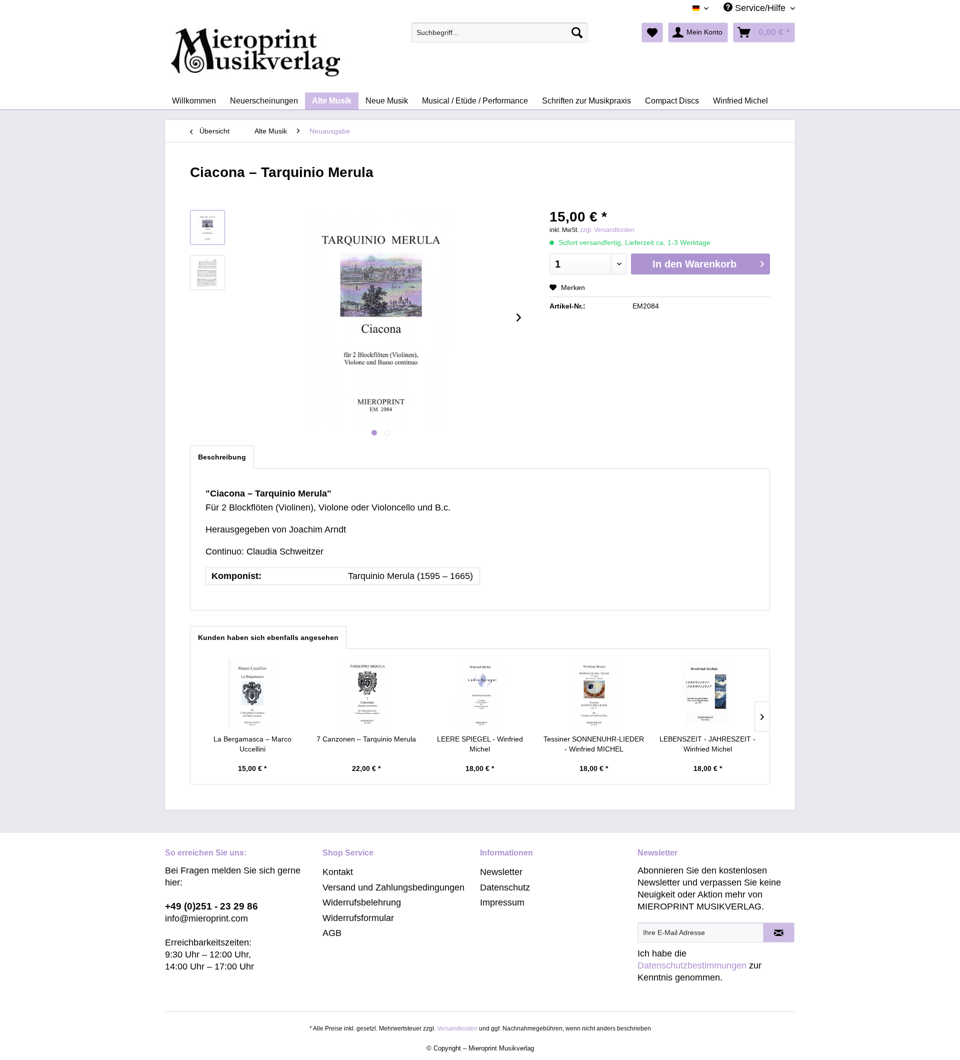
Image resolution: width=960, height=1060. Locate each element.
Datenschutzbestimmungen (692, 965)
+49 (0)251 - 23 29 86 (211, 906)
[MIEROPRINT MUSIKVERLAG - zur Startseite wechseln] (295, 52)
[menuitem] (500, 32)
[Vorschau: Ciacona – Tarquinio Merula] (207, 227)
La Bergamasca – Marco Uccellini (253, 744)
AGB (332, 933)
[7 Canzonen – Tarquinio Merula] (366, 694)
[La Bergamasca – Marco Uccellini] (252, 694)
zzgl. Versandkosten (607, 230)
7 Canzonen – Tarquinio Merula (366, 739)
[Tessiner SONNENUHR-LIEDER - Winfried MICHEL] (594, 694)
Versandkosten (457, 1028)
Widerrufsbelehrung (361, 903)
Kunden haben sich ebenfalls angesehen (268, 638)
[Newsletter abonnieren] (778, 932)
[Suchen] (577, 32)
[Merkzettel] (652, 32)
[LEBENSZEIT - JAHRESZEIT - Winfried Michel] (708, 694)
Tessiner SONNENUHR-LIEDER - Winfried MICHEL (594, 744)
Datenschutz (505, 887)
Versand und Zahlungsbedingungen (393, 887)
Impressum (502, 903)
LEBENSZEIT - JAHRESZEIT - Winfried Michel (708, 744)
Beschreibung (222, 457)
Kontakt (337, 872)
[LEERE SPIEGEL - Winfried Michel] (480, 694)
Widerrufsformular (358, 918)
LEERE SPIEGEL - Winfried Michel (480, 744)
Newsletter (501, 872)
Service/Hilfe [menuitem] (760, 8)
